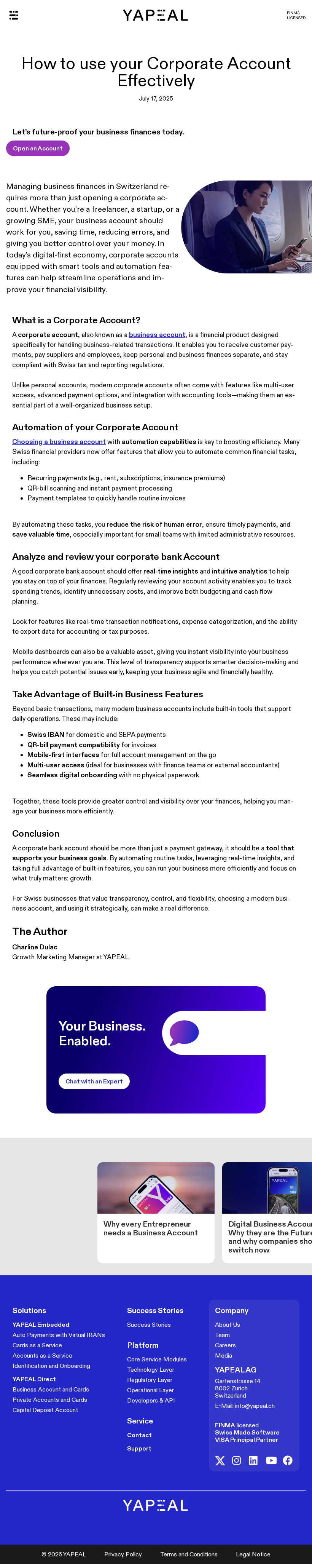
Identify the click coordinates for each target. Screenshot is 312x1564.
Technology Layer (150, 1369)
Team (222, 1335)
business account (157, 335)
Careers (225, 1345)
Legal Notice (253, 1554)
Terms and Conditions (189, 1554)
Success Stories (149, 1324)
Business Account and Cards (51, 1389)
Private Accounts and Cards (50, 1399)
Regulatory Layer (149, 1379)
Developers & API (151, 1400)
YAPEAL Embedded (41, 1324)
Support (139, 1448)
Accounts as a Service (42, 1355)
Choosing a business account (59, 442)
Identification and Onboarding (51, 1365)
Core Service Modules (157, 1359)
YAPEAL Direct (34, 1379)
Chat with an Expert (94, 1081)
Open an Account (38, 148)
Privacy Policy (123, 1554)
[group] (156, 1212)
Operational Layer (150, 1390)
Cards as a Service (37, 1345)
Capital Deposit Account (45, 1410)
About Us (227, 1324)
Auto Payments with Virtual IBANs (59, 1335)
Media (223, 1355)
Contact (139, 1435)
